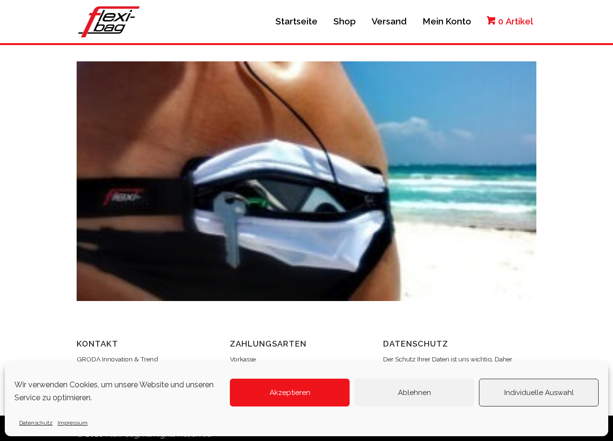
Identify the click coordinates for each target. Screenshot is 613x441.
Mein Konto (447, 21)
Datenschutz (36, 422)
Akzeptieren (290, 392)
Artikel (515, 21)
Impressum (72, 422)
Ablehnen (414, 392)
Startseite (296, 21)
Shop (344, 21)
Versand (389, 21)
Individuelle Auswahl (539, 392)
